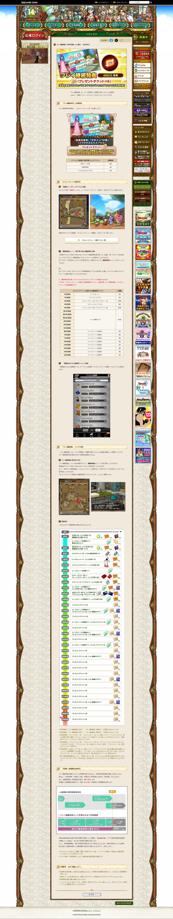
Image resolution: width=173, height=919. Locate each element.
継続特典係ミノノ (108, 260)
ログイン (34, 35)
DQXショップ (140, 25)
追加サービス (118, 25)
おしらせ (32, 25)
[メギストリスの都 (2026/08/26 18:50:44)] (34, 56)
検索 (151, 2)
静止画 (39, 47)
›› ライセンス (96, 911)
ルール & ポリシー (104, 2)
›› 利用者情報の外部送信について (82, 911)
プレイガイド (54, 25)
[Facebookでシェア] (112, 40)
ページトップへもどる (124, 903)
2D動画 (31, 47)
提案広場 (97, 25)
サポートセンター (122, 2)
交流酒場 (75, 25)
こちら (99, 474)
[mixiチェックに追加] (122, 40)
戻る (91, 894)
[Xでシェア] (117, 40)
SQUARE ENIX (29, 2)
